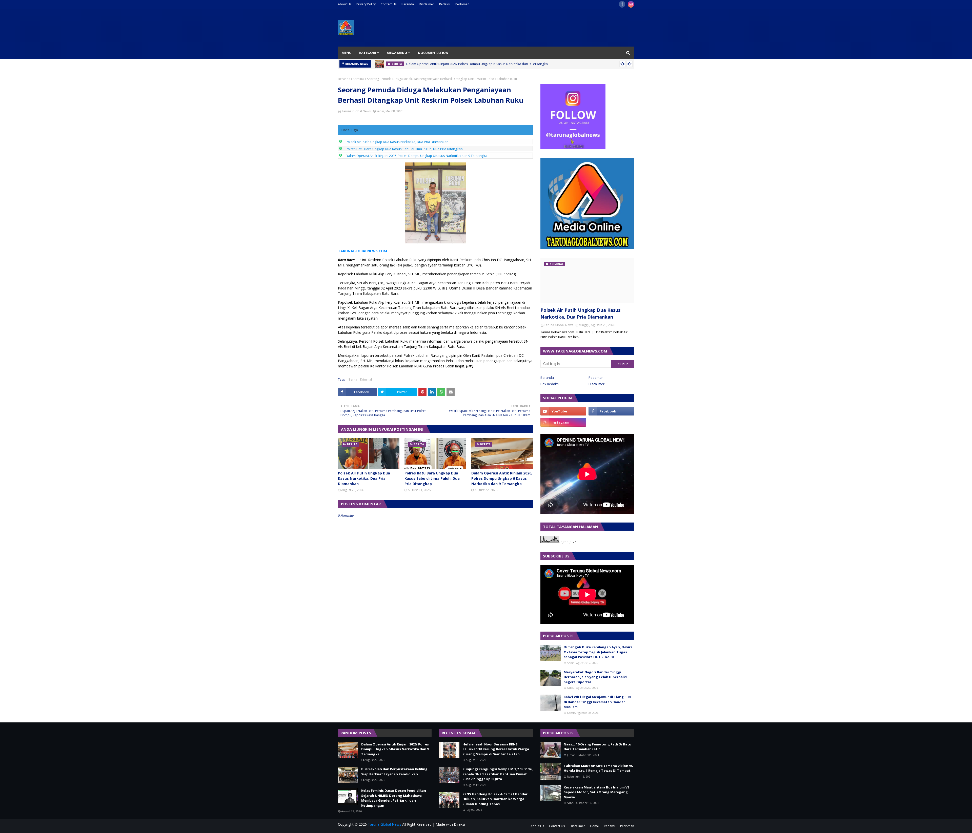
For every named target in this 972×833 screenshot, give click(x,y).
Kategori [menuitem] (367, 52)
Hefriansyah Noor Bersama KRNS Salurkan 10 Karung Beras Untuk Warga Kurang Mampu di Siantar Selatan (495, 749)
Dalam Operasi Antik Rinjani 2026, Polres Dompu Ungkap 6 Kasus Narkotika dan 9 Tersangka (477, 63)
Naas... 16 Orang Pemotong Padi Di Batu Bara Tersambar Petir (597, 747)
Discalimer (596, 384)
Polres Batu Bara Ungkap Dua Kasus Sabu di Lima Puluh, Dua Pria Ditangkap (404, 149)
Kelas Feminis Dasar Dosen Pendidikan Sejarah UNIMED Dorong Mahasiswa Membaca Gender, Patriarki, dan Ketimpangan (393, 798)
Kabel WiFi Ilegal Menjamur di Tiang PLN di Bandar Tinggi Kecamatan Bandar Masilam (597, 702)
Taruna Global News (356, 111)
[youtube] (563, 411)
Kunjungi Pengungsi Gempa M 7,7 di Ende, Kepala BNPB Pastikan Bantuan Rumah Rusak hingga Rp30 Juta (497, 774)
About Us (344, 4)
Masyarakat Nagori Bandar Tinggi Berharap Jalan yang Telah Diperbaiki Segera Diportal (595, 677)
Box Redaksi (549, 384)
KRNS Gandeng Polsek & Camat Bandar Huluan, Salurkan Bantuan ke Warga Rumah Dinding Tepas (495, 799)
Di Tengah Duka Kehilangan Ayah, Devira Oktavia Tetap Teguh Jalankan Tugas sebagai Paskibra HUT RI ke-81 (598, 652)
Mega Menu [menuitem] (397, 52)
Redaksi (444, 4)
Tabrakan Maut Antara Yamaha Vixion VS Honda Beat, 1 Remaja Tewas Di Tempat (598, 768)
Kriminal (358, 79)
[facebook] (622, 4)
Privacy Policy (366, 4)
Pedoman (462, 4)
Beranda (407, 4)
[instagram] (631, 4)
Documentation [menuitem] (433, 52)
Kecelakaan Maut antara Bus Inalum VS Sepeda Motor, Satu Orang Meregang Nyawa (597, 792)
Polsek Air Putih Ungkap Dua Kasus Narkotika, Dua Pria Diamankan (397, 141)
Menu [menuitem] (347, 52)
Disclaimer (426, 4)
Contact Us (388, 4)
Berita (353, 379)
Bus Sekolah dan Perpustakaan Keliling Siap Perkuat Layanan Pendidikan (394, 771)
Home (594, 826)
